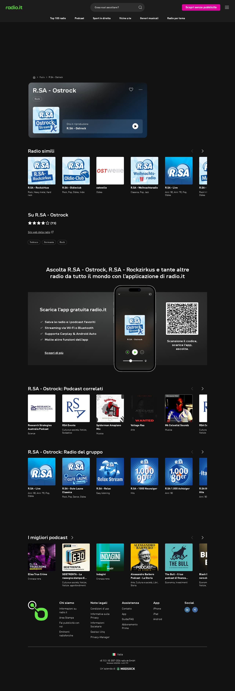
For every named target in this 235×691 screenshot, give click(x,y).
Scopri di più (54, 353)
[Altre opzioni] (140, 89)
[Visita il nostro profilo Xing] (195, 610)
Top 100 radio (58, 18)
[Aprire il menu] (227, 7)
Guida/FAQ (128, 619)
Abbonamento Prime (130, 626)
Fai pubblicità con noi (69, 625)
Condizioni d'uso (100, 608)
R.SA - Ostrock (76, 128)
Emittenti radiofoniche (66, 634)
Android (157, 619)
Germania (49, 242)
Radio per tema (176, 18)
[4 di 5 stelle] (43, 223)
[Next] (202, 149)
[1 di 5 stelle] (30, 223)
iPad (155, 614)
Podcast (79, 18)
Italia (120, 654)
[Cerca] (140, 7)
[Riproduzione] (135, 126)
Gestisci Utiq (98, 632)
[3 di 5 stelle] (39, 223)
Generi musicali (149, 18)
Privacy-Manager (100, 637)
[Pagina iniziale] (34, 77)
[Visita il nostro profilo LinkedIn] (187, 610)
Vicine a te (125, 18)
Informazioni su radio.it (68, 610)
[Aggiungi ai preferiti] (131, 89)
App (124, 614)
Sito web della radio (39, 232)
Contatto (127, 608)
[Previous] (192, 149)
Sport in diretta (102, 18)
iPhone (157, 608)
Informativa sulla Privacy (100, 616)
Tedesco (34, 242)
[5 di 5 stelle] (47, 223)
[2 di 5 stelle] (34, 223)
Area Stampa (66, 618)
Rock (37, 99)
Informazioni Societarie (97, 625)
